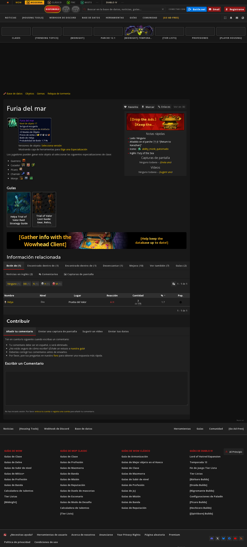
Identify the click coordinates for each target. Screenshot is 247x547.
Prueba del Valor (77, 302)
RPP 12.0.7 (75, 9)
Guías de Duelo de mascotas (77, 490)
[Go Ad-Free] (171, 17)
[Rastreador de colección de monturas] (97, 240)
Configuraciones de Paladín (206, 496)
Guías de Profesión (15, 479)
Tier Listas (10, 496)
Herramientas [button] (115, 17)
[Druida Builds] (198, 485)
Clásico (57, 2)
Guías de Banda (13, 485)
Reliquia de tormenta (59, 93)
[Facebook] (229, 538)
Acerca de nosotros (83, 534)
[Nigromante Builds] (202, 490)
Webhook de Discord (62, 17)
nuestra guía (77, 348)
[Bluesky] (223, 538)
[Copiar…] (173, 283)
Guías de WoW (13, 450)
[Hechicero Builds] (200, 507)
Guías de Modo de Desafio (76, 502)
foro (56, 355)
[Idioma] (242, 17)
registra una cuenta (61, 411)
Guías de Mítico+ (14, 473)
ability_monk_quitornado (155, 148)
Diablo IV (115, 2)
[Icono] (12, 123)
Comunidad (150, 17)
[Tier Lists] (66, 513)
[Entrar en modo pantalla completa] (225, 17)
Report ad (240, 420)
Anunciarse (106, 534)
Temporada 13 (198, 462)
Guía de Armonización (134, 456)
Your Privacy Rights (128, 534)
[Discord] (211, 538)
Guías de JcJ (128, 490)
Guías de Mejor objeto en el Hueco (142, 462)
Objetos (29, 93)
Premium (174, 534)
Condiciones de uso (46, 542)
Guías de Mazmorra (72, 468)
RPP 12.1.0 (66, 9)
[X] (217, 538)
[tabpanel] (96, 297)
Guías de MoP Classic (73, 450)
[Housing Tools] (28, 428)
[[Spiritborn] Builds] (201, 513)
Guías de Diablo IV (201, 450)
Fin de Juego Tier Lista (203, 468)
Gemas (41, 93)
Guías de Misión (69, 479)
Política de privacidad (17, 542)
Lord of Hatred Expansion (205, 456)
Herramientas (182, 428)
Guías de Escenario (71, 496)
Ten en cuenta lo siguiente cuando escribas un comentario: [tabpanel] (53, 375)
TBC (73, 2)
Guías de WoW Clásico (135, 450)
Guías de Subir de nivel (17, 468)
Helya (10, 302)
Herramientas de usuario (52, 534)
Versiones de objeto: (30, 145)
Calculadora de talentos (18, 490)
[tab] (13, 266)
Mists (88, 2)
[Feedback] (236, 17)
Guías (133, 17)
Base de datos (91, 17)
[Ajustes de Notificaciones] (231, 17)
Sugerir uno (166, 172)
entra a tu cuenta (42, 411)
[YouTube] (235, 538)
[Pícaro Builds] (198, 502)
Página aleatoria (155, 534)
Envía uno (165, 162)
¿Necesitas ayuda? (21, 534)
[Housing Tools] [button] (33, 17)
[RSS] (241, 538)
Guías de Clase (13, 456)
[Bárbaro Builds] (199, 479)
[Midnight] (10, 502)
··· (97, 2)
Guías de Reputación (72, 485)
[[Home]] (22, 9)
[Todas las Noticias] (7, 3)
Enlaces (165, 106)
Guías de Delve (13, 462)
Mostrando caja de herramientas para (39, 149)
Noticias (10, 17)
